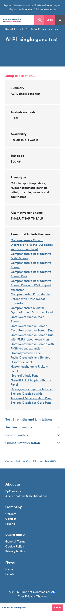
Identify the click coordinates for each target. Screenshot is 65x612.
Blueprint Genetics (15, 29)
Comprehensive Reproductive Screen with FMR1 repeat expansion (31, 298)
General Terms (15, 541)
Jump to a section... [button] (20, 75)
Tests (30, 29)
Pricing (10, 524)
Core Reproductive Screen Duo (32, 330)
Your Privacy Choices (32, 596)
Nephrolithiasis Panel (25, 375)
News (9, 569)
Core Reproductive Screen (29, 326)
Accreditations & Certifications (26, 496)
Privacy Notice (15, 551)
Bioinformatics (16, 435)
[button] (49, 20)
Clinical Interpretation (22, 443)
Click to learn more (45, 9)
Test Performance (18, 427)
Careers (10, 514)
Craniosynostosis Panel (26, 353)
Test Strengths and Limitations (28, 419)
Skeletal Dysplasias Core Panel (31, 402)
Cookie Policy (14, 546)
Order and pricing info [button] (14, 607)
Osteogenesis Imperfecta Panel (32, 389)
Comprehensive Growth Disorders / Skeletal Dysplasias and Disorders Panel (32, 244)
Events (9, 574)
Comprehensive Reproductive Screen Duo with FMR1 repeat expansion (31, 285)
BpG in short (13, 491)
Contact (10, 519)
